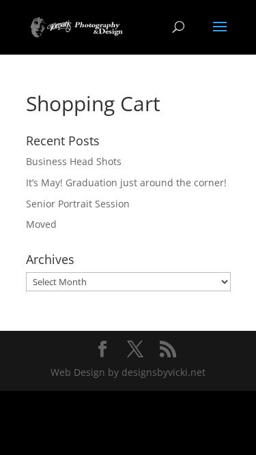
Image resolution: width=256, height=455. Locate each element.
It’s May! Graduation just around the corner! (126, 182)
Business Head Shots (74, 161)
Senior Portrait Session (78, 203)
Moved (41, 224)
